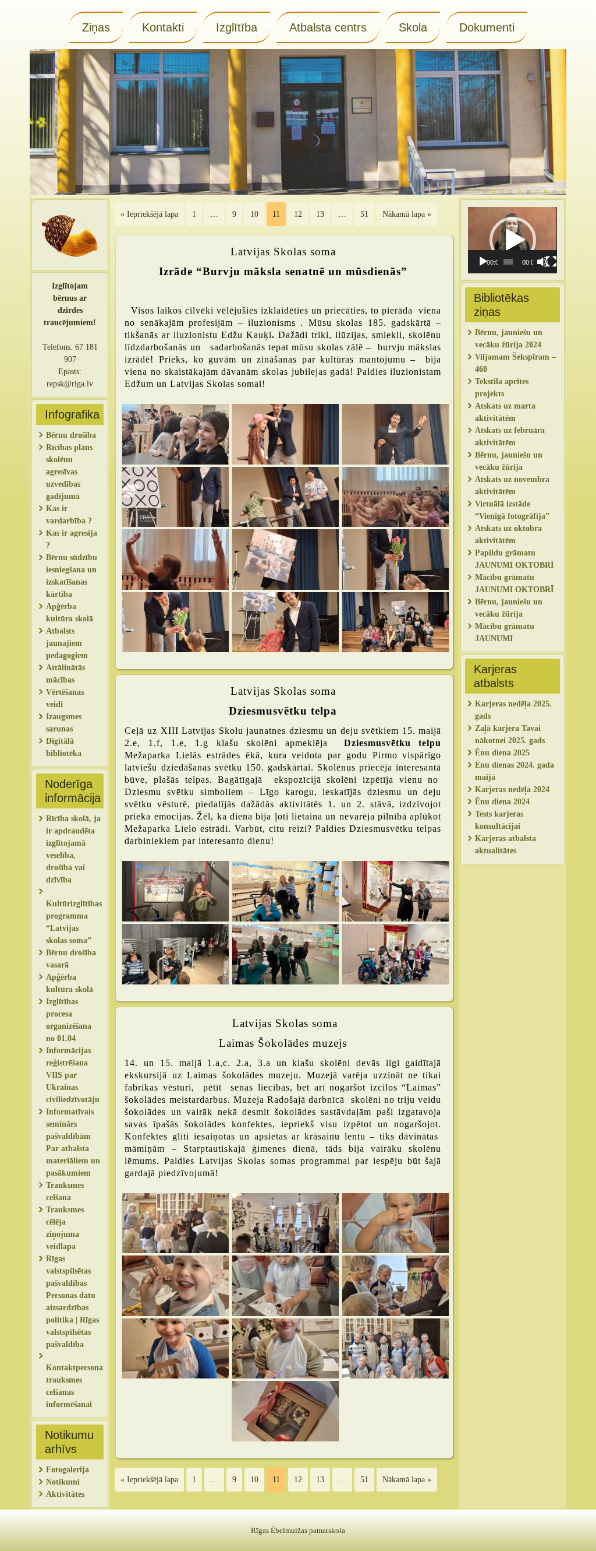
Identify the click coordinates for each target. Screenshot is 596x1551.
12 (298, 214)
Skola (413, 27)
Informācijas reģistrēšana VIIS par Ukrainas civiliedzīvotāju (73, 1075)
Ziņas (96, 27)
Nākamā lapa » (406, 214)
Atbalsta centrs (328, 27)
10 (254, 214)
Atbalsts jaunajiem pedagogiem (68, 643)
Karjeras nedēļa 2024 (512, 789)
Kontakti (163, 27)
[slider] (508, 262)
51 (364, 214)
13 (320, 214)
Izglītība (236, 27)
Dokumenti (487, 27)
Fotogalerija (67, 1469)
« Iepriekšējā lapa (149, 214)
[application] (512, 240)
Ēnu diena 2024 (502, 801)
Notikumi (63, 1482)
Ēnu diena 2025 (502, 752)
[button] (512, 240)
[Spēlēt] (483, 262)
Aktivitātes (66, 1494)
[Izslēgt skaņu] (542, 262)
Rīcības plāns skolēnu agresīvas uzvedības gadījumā (69, 472)
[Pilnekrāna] (551, 262)
